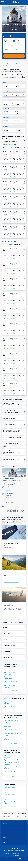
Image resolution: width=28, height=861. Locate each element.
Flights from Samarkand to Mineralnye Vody (11, 730)
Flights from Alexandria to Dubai (10, 802)
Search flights (14, 56)
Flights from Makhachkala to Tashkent (11, 767)
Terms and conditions (17, 853)
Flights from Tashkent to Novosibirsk (10, 686)
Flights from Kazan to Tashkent (12, 760)
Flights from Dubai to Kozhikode (9, 795)
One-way (14, 35)
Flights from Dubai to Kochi (11, 792)
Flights (8, 64)
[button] (14, 405)
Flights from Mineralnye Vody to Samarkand (11, 772)
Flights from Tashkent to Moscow (10, 681)
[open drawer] (2, 1)
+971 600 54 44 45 (14, 855)
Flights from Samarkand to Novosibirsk (11, 738)
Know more (12, 552)
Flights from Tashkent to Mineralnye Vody (10, 677)
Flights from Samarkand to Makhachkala (11, 725)
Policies (7, 853)
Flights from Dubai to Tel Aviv (11, 799)
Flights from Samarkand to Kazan (11, 721)
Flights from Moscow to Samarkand (10, 702)
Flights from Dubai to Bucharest (9, 788)
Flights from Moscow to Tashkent (10, 707)
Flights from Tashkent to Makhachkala (10, 673)
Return (6, 35)
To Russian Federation (18, 64)
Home (3, 64)
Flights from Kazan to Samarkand (9, 756)
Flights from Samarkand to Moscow (11, 734)
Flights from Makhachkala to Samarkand (11, 763)
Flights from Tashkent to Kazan (12, 669)
